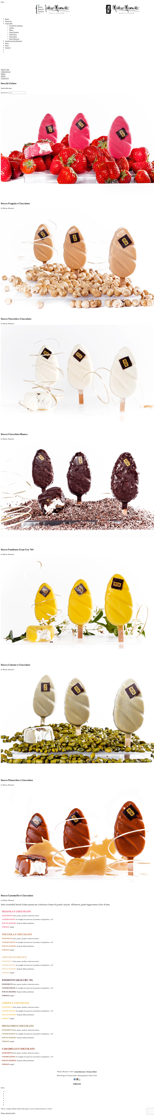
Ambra (11, 28)
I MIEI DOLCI (5, 72)
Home (7, 19)
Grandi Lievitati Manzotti (13, 41)
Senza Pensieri (14, 32)
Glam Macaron (14, 39)
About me (8, 21)
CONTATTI (5, 78)
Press (7, 43)
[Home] (70, 15)
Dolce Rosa (13, 34)
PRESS (3, 74)
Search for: (4, 93)
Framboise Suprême (16, 26)
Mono (11, 30)
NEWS (3, 76)
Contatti (7, 48)
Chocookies (13, 37)
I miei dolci (8, 23)
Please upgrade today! (8, 1113)
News (7, 45)
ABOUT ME (5, 70)
